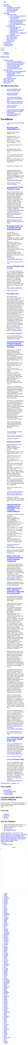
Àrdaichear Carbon (11, 14)
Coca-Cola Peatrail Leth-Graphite (18, 20)
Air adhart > (7, 783)
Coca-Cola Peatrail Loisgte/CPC (18, 16)
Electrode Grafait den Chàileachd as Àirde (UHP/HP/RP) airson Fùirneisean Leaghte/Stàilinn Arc (14, 508)
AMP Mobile (24, 834)
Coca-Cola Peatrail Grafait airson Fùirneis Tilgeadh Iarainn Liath (15, 102)
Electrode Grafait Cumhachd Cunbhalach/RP (17, 30)
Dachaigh (6, 4)
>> (11, 783)
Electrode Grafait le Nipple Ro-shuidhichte (13, 838)
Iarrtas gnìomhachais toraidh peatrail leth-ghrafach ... (14, 114)
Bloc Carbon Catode (12, 38)
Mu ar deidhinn (7, 6)
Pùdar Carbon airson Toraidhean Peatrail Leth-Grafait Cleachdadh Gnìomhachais (15, 558)
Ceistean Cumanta (8, 44)
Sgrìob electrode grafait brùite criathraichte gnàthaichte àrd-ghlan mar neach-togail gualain (15, 590)
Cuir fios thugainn (8, 45)
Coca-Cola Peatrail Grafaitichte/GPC (14, 18)
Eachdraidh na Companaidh (14, 7)
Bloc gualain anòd (11, 107)
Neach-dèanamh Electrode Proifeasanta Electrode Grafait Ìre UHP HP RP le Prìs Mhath (15, 344)
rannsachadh (10, 180)
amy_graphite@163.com (10, 830)
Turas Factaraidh (11, 11)
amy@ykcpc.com (8, 829)
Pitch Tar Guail (10, 39)
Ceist (2, 807)
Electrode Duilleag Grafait (11, 840)
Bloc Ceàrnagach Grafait (13, 35)
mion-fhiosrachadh (17, 180)
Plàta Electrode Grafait (15, 837)
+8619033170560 (8, 844)
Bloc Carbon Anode (12, 37)
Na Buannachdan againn (13, 8)
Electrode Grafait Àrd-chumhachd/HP (15, 27)
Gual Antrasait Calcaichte (16, 23)
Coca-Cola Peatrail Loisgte (13, 90)
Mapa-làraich (16, 834)
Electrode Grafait (11, 25)
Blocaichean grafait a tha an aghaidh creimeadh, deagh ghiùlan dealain (15, 227)
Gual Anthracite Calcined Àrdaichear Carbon (15, 188)
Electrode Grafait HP (12, 94)
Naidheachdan (7, 42)
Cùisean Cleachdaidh (12, 10)
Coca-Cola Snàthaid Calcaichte (17, 24)
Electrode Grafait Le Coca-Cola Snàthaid (11, 835)
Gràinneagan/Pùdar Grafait (16, 21)
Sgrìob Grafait (10, 41)
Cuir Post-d (3, 843)
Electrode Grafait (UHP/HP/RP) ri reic (13, 128)
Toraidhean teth (8, 834)
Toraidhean (6, 13)
